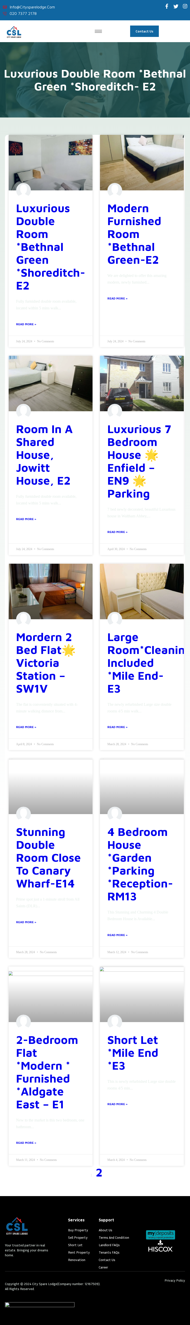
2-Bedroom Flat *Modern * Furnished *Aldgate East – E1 (47, 1072)
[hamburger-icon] (98, 31)
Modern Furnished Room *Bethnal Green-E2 (134, 233)
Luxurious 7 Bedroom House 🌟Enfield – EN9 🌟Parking (139, 461)
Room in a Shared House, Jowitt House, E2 (44, 454)
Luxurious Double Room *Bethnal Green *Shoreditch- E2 (50, 246)
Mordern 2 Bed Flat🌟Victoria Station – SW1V (46, 662)
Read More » (26, 324)
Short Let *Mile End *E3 (132, 1052)
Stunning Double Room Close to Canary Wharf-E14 (48, 857)
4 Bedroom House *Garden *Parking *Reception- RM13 (140, 864)
